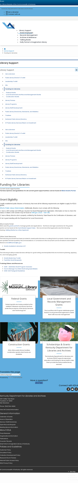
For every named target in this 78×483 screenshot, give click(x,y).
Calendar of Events (6, 417)
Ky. (2, 1)
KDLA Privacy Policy (6, 463)
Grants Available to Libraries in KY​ (15, 246)
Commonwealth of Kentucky (10, 470)
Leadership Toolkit (11, 81)
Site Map (73, 472)
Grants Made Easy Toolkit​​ (12, 258)
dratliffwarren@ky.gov (14, 243)
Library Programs (11, 104)
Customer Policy (5, 450)
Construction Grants (12, 97)
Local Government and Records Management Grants (23, 95)
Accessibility (74, 480)
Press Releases (5, 433)
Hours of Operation (6, 419)
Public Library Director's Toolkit (15, 78)
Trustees (8, 115)
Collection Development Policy (10, 455)
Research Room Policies (8, 458)
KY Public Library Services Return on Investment (20, 123)
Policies (72, 474)
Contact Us (39, 383)
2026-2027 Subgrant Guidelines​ (14, 271)
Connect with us (14, 14)
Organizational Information (9, 436)
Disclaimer (73, 478)
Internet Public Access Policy (9, 460)
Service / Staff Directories (8, 422)
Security (72, 476)
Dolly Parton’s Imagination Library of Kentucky (15, 444)
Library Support (9, 51)
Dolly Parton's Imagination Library (33, 42)
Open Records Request (7, 425)
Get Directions (4, 403)
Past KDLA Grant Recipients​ (13, 260)
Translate (17, 377)
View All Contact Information (9, 410)
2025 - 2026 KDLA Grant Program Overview (18, 267)
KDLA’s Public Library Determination (12, 208)
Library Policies (10, 100)
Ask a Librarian (13, 12)
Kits (6, 85)
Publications (4, 439)
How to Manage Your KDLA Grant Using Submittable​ (20, 269)
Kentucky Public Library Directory (16, 119)
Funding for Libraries (12, 89)
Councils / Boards (6, 441)
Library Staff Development (13, 108)
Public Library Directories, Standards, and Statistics (21, 112)
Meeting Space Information (9, 427)
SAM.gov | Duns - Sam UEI (40, 212)
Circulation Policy (5, 453)
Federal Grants (11, 93)
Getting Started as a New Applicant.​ (17, 230)
